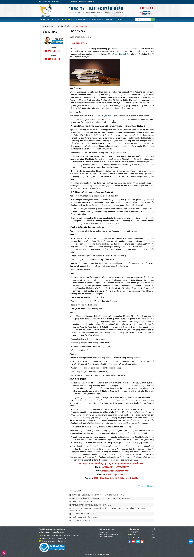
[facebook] (129, 541)
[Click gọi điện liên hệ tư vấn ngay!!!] (4, 553)
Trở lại (141, 486)
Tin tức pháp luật (80, 20)
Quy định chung (104, 532)
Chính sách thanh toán (106, 537)
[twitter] (138, 541)
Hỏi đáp (109, 20)
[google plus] (133, 541)
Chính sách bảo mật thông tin (108, 534)
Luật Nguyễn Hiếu (121, 54)
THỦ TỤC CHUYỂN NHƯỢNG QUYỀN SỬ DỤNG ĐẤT (91, 505)
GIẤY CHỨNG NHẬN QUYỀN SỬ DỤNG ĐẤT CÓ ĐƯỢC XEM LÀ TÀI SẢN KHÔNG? (100, 498)
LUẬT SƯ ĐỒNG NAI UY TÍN (80, 521)
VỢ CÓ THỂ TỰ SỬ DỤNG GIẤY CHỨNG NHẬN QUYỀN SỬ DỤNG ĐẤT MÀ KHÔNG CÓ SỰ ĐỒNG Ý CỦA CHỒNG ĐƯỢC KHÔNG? (109, 509)
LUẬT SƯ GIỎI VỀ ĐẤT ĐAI (82, 514)
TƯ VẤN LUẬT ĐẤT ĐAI (65, 26)
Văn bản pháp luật (97, 20)
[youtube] (142, 541)
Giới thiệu (56, 20)
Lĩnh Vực (67, 20)
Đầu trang (150, 486)
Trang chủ (45, 20)
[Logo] (97, 10)
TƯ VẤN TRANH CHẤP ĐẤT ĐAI (84, 517)
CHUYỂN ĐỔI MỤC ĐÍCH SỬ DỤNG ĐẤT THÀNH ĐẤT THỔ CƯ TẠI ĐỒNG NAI (99, 495)
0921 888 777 (53, 50)
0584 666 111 (53, 58)
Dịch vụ (53, 26)
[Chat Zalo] (190, 541)
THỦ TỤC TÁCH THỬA (81, 502)
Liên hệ (119, 20)
